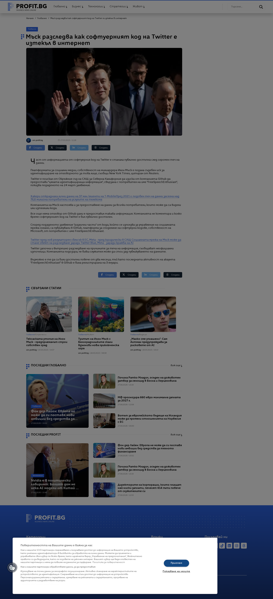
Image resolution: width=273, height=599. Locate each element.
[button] (12, 567)
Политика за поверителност (108, 562)
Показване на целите (176, 572)
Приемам (176, 563)
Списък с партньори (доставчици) (40, 584)
